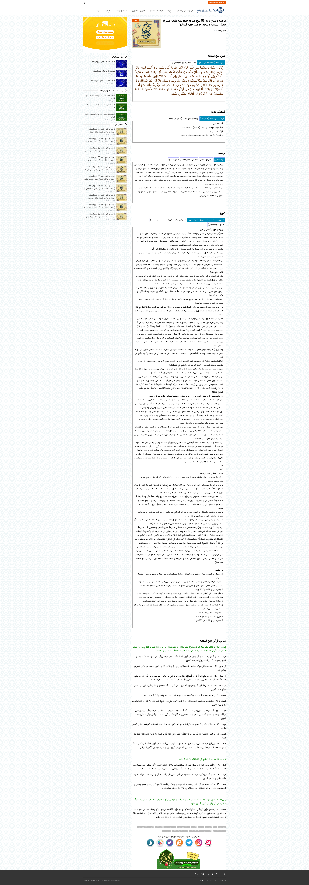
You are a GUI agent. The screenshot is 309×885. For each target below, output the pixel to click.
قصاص (194, 827)
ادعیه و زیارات (121, 10)
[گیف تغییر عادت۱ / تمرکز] (105, 53)
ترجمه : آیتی (219, 159)
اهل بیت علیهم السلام (185, 10)
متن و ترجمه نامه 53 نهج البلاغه (165, 827)
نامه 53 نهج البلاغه (183, 827)
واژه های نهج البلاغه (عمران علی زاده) (183, 118)
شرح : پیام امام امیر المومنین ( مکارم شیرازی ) (206, 220)
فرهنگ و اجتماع (156, 10)
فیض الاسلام (185, 159)
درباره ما (208, 874)
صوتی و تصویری (138, 10)
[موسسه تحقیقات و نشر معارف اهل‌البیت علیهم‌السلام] (210, 13)
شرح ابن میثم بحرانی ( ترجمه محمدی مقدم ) (168, 220)
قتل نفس (209, 827)
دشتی (201, 159)
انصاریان (209, 159)
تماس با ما (198, 874)
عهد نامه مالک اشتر (219, 831)
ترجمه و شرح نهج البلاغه (180, 831)
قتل (215, 827)
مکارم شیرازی (173, 159)
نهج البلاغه (222, 827)
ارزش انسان (166, 831)
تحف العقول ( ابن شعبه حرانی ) (183, 62)
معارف (170, 10)
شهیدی (195, 159)
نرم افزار (108, 10)
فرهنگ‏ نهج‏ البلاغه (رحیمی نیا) (212, 118)
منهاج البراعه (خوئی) (216, 224)
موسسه (97, 10)
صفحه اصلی (219, 874)
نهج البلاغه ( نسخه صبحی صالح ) (210, 62)
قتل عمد (200, 827)
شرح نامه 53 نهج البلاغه (145, 827)
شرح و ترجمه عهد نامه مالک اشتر (200, 831)
